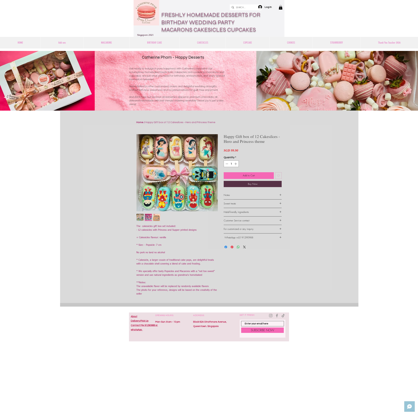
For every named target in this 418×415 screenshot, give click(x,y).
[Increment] (236, 164)
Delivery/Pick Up (139, 321)
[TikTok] (283, 315)
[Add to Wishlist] (278, 175)
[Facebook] (277, 315)
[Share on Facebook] (226, 247)
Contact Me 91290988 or (144, 325)
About (134, 316)
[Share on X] (244, 247)
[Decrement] (226, 164)
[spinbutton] (231, 164)
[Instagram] (270, 315)
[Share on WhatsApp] (238, 247)
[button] (280, 7)
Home (139, 122)
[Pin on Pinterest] (232, 247)
